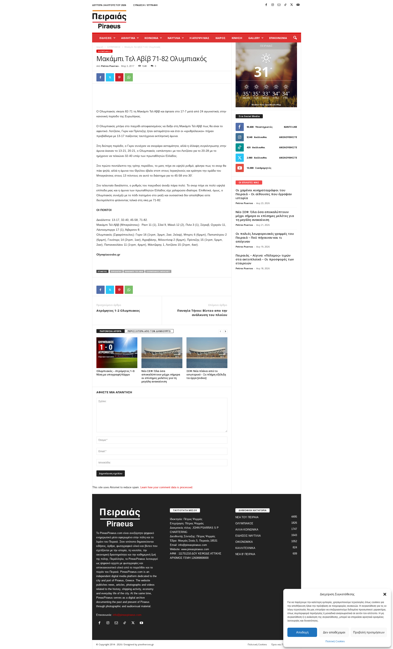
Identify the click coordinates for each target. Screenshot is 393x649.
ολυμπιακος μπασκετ (158, 271)
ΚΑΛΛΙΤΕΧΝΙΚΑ (245, 548)
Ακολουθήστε (288, 137)
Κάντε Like (290, 126)
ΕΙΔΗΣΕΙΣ (105, 38)
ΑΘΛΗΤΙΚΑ (128, 38)
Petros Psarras (110, 65)
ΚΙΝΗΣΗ (237, 38)
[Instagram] (272, 5)
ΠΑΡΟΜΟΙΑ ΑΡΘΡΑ (110, 331)
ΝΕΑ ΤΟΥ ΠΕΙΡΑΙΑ (247, 517)
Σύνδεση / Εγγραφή (145, 5)
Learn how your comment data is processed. (166, 487)
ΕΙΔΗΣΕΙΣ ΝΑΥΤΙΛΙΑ (248, 535)
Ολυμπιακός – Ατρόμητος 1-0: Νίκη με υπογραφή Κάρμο (115, 372)
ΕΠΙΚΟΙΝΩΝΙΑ (278, 38)
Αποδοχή (302, 632)
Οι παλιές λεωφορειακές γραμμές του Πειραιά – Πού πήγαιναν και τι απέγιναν (265, 237)
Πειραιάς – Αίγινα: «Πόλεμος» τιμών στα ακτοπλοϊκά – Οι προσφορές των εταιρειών (265, 259)
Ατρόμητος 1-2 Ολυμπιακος (118, 310)
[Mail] (279, 5)
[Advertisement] (226, 19)
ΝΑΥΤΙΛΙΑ (174, 38)
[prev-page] (220, 331)
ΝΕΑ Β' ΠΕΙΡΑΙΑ (245, 554)
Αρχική (99, 47)
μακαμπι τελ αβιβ (134, 271)
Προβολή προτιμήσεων (369, 632)
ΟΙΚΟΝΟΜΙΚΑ (244, 541)
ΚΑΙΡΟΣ (221, 38)
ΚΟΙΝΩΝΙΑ (151, 38)
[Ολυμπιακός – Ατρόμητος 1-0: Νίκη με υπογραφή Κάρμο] (116, 352)
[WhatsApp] (129, 77)
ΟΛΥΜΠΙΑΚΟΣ (114, 47)
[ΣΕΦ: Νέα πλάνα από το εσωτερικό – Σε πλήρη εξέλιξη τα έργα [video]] (206, 352)
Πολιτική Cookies (335, 641)
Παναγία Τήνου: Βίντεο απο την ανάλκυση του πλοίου (202, 312)
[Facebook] (266, 5)
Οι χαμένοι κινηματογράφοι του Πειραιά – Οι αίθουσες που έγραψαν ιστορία (264, 194)
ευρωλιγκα (116, 271)
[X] (291, 5)
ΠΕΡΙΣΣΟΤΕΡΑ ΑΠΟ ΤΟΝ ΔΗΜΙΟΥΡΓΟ (149, 331)
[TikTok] (285, 5)
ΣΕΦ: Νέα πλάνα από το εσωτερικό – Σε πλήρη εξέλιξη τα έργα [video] (206, 374)
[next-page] (225, 331)
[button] (385, 594)
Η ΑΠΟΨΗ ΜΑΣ (199, 38)
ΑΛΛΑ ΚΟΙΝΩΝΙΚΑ (246, 529)
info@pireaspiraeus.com (127, 614)
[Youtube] (298, 5)
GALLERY (254, 38)
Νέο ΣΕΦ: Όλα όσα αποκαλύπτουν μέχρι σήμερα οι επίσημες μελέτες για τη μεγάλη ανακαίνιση (160, 376)
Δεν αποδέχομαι (334, 632)
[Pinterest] (119, 77)
